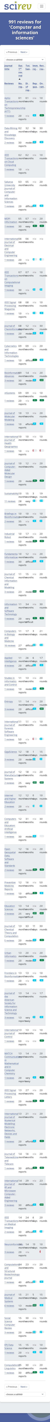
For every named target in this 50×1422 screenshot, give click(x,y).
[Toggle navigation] (42, 6)
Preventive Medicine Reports (10, 886)
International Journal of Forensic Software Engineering (11, 728)
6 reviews (9, 1305)
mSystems (9, 392)
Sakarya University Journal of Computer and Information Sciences (10, 191)
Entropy (8, 701)
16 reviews (9, 645)
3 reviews (9, 380)
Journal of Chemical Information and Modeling (10, 581)
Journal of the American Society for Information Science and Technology (10, 1003)
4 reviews (9, 665)
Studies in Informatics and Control (10, 681)
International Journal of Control (11, 1033)
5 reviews (9, 940)
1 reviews (9, 115)
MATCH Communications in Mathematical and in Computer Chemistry (13, 1063)
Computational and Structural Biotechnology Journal (12, 1271)
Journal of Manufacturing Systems (12, 775)
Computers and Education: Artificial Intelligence (10, 825)
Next (24, 52)
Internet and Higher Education (10, 799)
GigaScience (10, 751)
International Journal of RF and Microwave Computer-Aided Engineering (11, 1190)
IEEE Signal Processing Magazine (10, 306)
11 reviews (9, 501)
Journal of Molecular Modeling (9, 416)
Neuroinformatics (13, 1244)
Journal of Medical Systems (9, 1298)
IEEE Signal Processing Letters (10, 1093)
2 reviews (9, 142)
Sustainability (11, 493)
